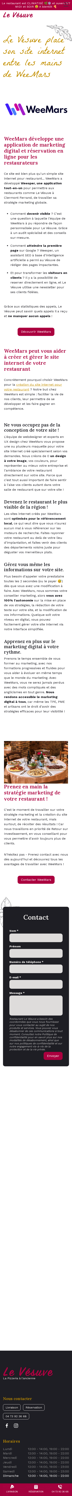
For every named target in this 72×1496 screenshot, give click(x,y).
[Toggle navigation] (66, 5)
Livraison (12, 1407)
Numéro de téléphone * (26, 962)
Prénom (15, 946)
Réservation (34, 1407)
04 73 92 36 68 (16, 1416)
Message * (17, 993)
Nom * (13, 930)
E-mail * (15, 977)
